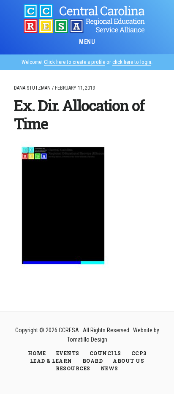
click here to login (131, 62)
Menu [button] (87, 41)
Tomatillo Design (87, 339)
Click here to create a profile (74, 62)
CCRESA (87, 18)
